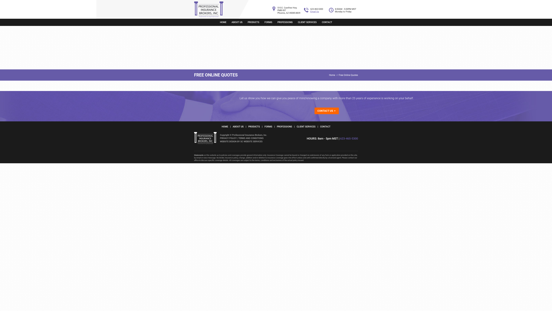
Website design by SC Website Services (241, 141)
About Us (237, 22)
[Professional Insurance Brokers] (208, 16)
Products (253, 22)
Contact (327, 22)
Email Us (314, 11)
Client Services (307, 22)
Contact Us (325, 110)
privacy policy (228, 138)
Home (223, 22)
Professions (285, 22)
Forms (268, 22)
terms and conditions (250, 138)
